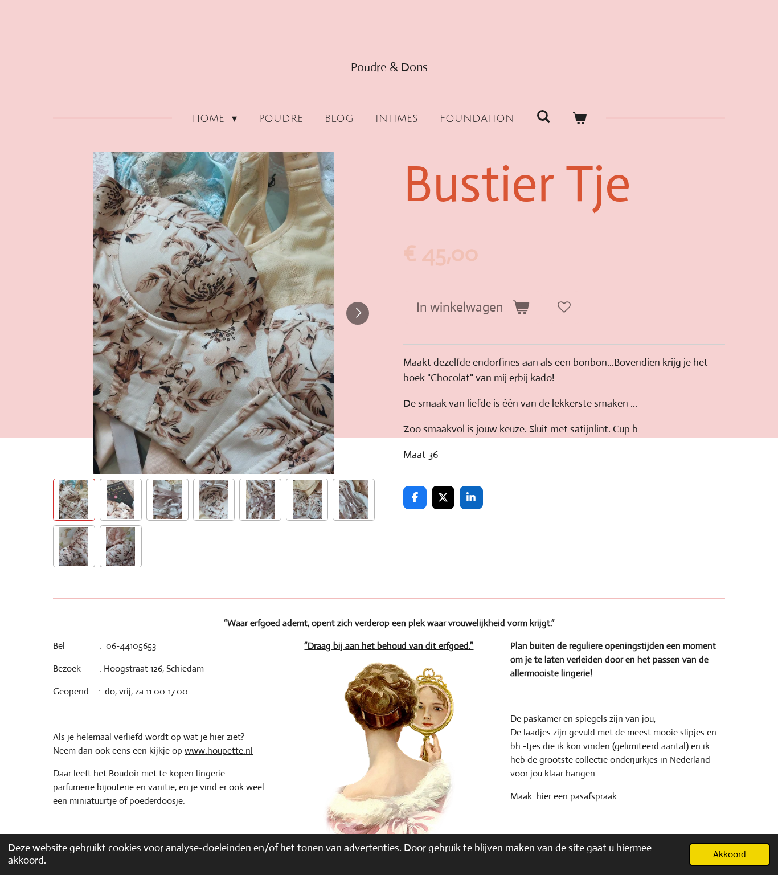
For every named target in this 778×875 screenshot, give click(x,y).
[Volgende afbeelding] (357, 313)
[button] (74, 500)
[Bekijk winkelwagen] (579, 118)
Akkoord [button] (729, 854)
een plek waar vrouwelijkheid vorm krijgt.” (473, 623)
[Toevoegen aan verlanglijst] (564, 307)
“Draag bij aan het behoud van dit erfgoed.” (388, 646)
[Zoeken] (543, 116)
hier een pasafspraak (577, 796)
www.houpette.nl (219, 751)
